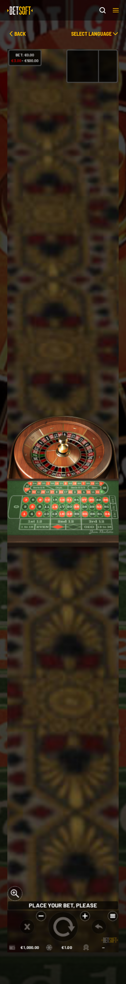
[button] (116, 10)
